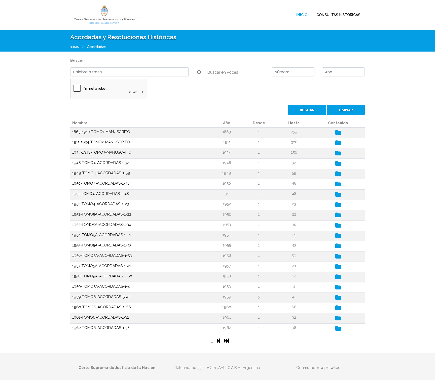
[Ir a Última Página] (226, 340)
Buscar (77, 60)
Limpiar (346, 109)
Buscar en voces (222, 72)
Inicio (301, 15)
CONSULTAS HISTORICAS (338, 15)
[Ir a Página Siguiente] (219, 340)
